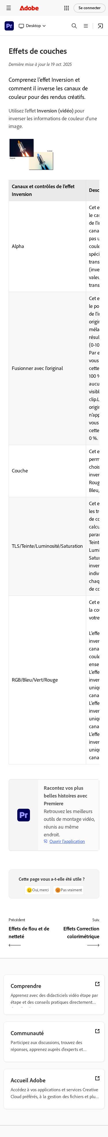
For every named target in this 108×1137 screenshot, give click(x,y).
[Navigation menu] (8, 8)
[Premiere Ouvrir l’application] (100, 26)
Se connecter (90, 7)
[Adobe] (29, 8)
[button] (66, 8)
